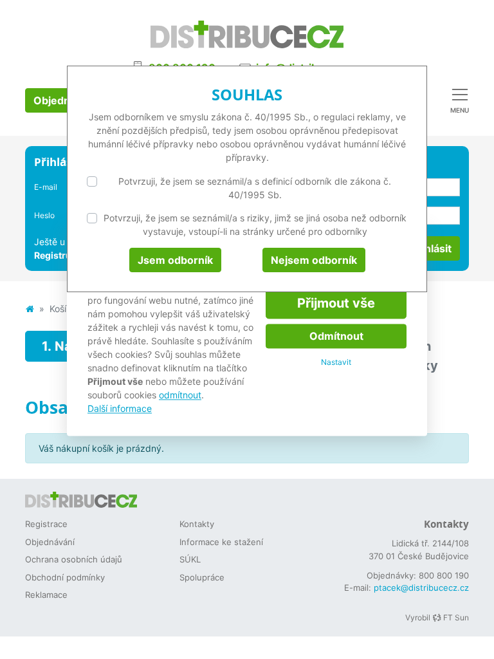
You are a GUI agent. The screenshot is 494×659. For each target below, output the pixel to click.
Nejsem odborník (314, 260)
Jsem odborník (175, 260)
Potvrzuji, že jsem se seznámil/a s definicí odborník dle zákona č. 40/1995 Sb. (254, 188)
